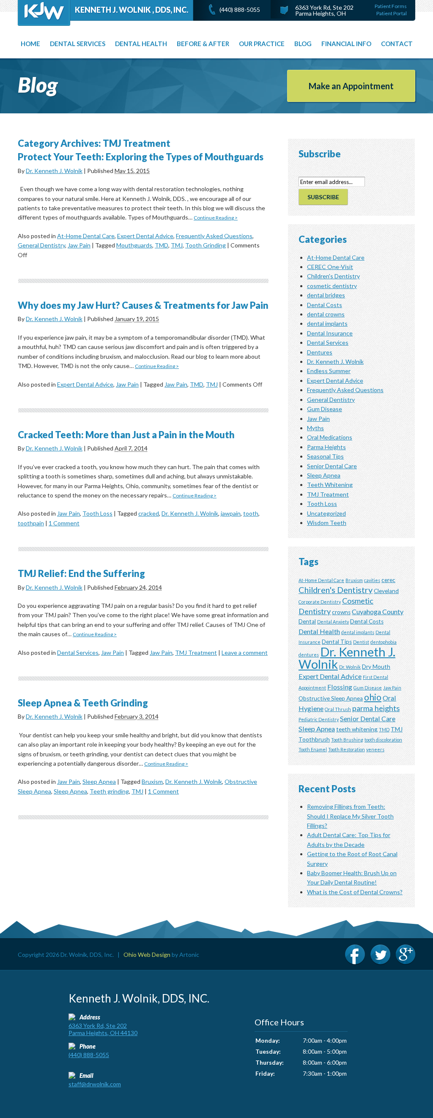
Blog (303, 43)
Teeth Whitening (330, 484)
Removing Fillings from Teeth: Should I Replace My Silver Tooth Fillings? (350, 816)
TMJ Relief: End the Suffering (81, 573)
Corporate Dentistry (320, 601)
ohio (372, 697)
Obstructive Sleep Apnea (331, 698)
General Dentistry (41, 245)
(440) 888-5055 (239, 9)
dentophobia (383, 642)
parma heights (376, 708)
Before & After (203, 43)
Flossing (339, 687)
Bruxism (152, 781)
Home (30, 43)
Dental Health (141, 43)
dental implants (327, 323)
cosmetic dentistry (332, 285)
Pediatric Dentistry (319, 719)
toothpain (31, 523)
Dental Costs (324, 304)
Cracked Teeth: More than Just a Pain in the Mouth (126, 434)
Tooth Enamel (313, 749)
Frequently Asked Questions (214, 235)
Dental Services (78, 652)
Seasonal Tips (325, 456)
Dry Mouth (376, 666)
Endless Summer (329, 370)
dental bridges (326, 295)
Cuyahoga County (377, 611)
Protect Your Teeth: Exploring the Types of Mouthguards (140, 156)
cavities (372, 580)
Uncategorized (326, 513)
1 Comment (64, 523)
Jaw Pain (79, 245)
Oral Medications (329, 437)
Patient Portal (391, 13)
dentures (309, 654)
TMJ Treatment (196, 652)
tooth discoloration (383, 739)
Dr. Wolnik (350, 667)
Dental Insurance (330, 333)
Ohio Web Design (146, 954)
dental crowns (326, 314)
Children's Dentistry (333, 276)
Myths (315, 427)
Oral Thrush (338, 709)
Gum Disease (324, 408)
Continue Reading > (216, 217)
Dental (307, 621)
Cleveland (386, 591)
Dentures (319, 352)
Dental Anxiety (333, 621)
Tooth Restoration (346, 749)
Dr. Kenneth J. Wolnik (54, 170)
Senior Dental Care (332, 466)
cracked (148, 513)
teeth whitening (357, 729)
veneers (375, 749)
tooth (250, 513)
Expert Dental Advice (145, 235)
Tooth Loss (97, 513)
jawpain (231, 513)
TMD (161, 245)
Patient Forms (391, 6)
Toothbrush (314, 739)
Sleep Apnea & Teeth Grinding (83, 703)
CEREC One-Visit (330, 266)
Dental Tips (337, 641)
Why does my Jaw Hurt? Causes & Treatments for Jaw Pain (143, 305)
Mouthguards (134, 245)
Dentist (361, 642)
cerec (388, 580)
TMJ (177, 245)
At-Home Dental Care (86, 235)
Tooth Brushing (347, 739)
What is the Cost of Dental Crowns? (355, 891)
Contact (397, 43)
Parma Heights (326, 446)
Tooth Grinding (205, 245)
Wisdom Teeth (326, 522)
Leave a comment (245, 652)
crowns (341, 612)
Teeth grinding (109, 791)
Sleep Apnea (99, 781)
